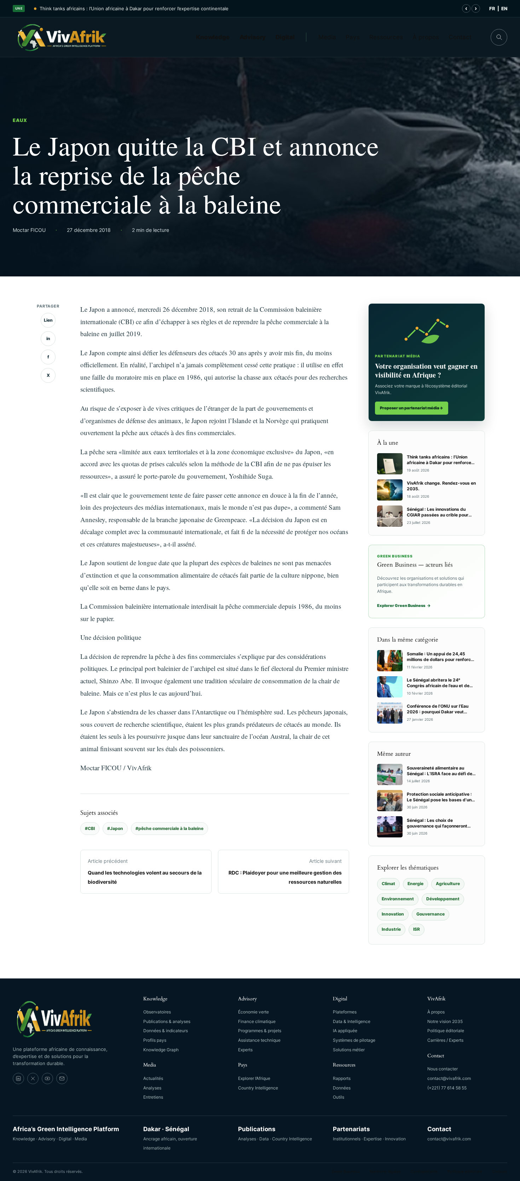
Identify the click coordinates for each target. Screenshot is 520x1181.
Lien (48, 320)
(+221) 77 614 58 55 (447, 1088)
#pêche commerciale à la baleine (169, 828)
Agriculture (448, 883)
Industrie (391, 929)
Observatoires (157, 1012)
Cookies (499, 1171)
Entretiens (153, 1097)
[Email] (62, 1078)
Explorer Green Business (404, 605)
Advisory (252, 37)
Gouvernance (430, 914)
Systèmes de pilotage (354, 1040)
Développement (443, 898)
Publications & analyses (166, 1021)
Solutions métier (349, 1049)
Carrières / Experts (445, 1040)
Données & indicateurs (165, 1030)
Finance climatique (257, 1021)
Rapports (342, 1078)
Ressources (386, 37)
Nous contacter (442, 1068)
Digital (285, 37)
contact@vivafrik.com (449, 1078)
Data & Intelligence (351, 1021)
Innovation (393, 914)
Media (327, 37)
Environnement (398, 898)
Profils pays (154, 1040)
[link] (18, 1078)
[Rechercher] (499, 37)
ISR (416, 929)
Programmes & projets (259, 1030)
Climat (388, 883)
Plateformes (345, 1012)
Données (342, 1088)
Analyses (152, 1088)
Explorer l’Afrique (254, 1078)
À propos (425, 37)
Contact (460, 37)
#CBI (90, 828)
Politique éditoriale (445, 1030)
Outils (338, 1097)
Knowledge (213, 37)
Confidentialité (424, 1171)
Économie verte (253, 1012)
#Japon (115, 828)
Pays (353, 37)
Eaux (20, 120)
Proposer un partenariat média (411, 407)
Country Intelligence (258, 1088)
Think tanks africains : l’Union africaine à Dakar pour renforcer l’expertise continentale (134, 8)
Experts (245, 1049)
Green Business (346, 1171)
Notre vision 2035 (445, 1021)
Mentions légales (385, 1171)
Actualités (153, 1078)
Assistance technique (259, 1040)
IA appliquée (345, 1030)
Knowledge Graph (161, 1049)
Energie (415, 883)
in (48, 338)
